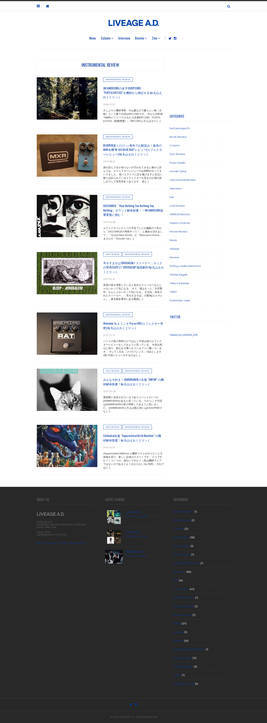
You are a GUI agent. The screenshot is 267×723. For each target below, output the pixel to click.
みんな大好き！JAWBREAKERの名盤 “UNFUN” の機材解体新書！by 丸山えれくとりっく (133, 381)
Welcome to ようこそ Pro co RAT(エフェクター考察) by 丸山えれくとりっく (133, 325)
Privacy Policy (78, 543)
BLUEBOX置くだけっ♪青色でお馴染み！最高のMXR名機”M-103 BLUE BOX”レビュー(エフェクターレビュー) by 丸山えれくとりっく (132, 149)
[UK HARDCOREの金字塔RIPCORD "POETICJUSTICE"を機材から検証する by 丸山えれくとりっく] (67, 98)
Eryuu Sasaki (177, 162)
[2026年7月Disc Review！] (114, 517)
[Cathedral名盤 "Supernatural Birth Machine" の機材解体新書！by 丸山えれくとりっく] (67, 445)
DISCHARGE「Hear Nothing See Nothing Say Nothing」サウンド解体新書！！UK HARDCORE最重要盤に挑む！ (133, 210)
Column (105, 38)
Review (139, 38)
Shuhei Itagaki (179, 274)
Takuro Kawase (179, 283)
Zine (154, 38)
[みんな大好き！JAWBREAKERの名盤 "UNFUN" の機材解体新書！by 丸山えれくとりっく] (67, 389)
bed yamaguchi (180, 128)
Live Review (177, 205)
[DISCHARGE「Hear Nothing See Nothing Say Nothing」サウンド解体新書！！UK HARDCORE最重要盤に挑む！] (67, 215)
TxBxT (173, 291)
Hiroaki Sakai (178, 171)
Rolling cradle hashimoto (185, 265)
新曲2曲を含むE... (136, 551)
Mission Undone (180, 222)
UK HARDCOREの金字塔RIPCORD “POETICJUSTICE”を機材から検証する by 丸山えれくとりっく (132, 92)
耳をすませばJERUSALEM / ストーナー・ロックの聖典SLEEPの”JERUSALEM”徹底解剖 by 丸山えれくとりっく (133, 267)
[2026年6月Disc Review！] (114, 536)
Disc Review (112, 254)
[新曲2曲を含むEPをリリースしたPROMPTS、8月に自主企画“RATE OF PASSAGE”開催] (114, 556)
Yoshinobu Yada (180, 300)
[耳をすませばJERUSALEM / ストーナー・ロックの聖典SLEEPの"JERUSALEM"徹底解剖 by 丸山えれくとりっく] (67, 272)
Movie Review (178, 231)
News (92, 38)
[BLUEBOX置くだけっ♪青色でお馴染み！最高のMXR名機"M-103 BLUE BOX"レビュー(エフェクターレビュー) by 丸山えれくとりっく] (67, 155)
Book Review (178, 136)
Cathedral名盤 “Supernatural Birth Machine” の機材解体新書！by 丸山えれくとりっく (132, 437)
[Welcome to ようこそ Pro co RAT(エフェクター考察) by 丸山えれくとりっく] (67, 333)
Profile (63, 543)
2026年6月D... (134, 531)
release (174, 248)
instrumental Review (100, 65)
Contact (52, 543)
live (172, 197)
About (41, 543)
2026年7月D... (134, 512)
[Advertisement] (200, 83)
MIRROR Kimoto (180, 214)
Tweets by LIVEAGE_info (184, 335)
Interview (124, 38)
